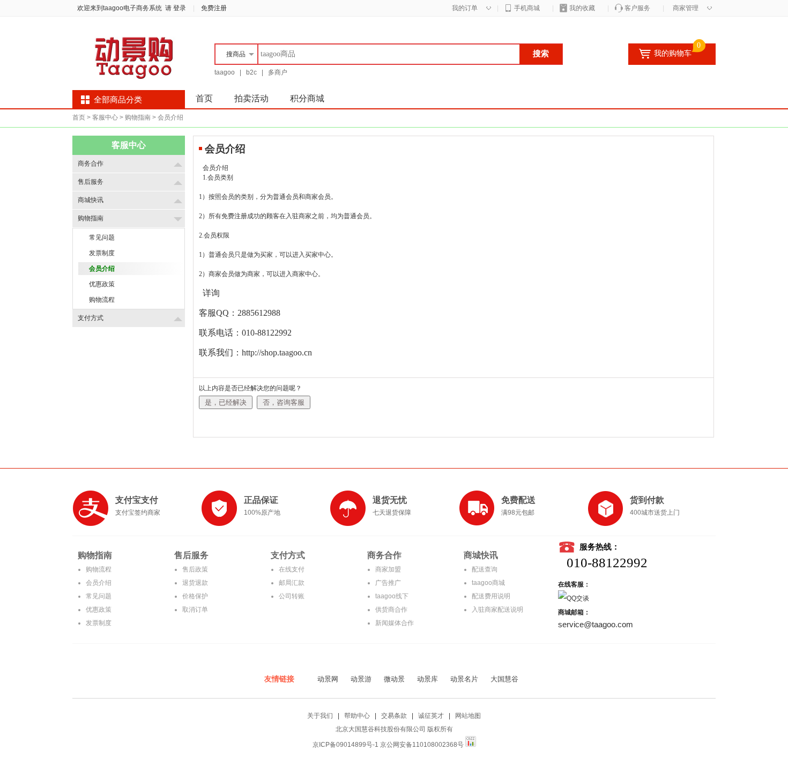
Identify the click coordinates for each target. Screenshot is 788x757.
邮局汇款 (291, 583)
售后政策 (195, 569)
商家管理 (685, 8)
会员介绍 (98, 583)
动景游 (361, 679)
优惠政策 (98, 609)
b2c (251, 72)
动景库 (427, 679)
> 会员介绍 (167, 117)
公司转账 (291, 596)
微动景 (394, 679)
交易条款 (394, 715)
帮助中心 (357, 715)
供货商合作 (391, 609)
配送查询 (484, 569)
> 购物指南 (135, 117)
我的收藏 (582, 8)
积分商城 (307, 98)
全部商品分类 (118, 99)
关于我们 (320, 715)
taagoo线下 (391, 596)
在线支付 (291, 569)
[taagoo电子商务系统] (136, 81)
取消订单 (195, 609)
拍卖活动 (251, 98)
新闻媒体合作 (394, 623)
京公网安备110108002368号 (422, 744)
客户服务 (637, 8)
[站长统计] (470, 744)
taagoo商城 (488, 583)
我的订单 (465, 8)
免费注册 (214, 8)
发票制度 (98, 623)
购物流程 (98, 569)
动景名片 (464, 679)
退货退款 (195, 583)
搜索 (541, 53)
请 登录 (174, 8)
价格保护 (195, 596)
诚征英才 (431, 715)
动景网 (327, 679)
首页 (204, 98)
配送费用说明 (491, 596)
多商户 (277, 72)
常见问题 (98, 596)
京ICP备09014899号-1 (345, 744)
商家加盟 (388, 569)
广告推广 (388, 583)
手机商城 (527, 8)
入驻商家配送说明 (497, 609)
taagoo (224, 72)
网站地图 (468, 715)
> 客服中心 (102, 117)
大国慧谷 (504, 679)
